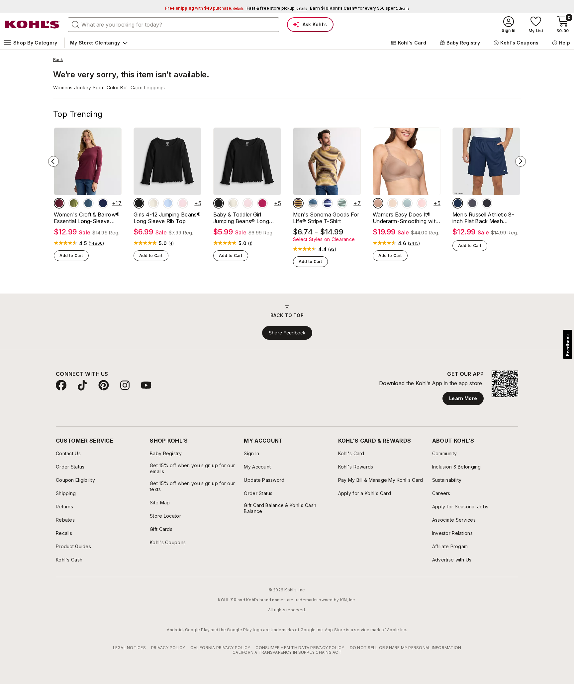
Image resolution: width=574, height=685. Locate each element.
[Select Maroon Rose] (59, 203)
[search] (76, 24)
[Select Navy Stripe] (327, 203)
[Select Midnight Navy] (457, 203)
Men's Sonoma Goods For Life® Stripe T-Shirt (326, 217)
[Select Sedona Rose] (262, 203)
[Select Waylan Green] (73, 203)
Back (58, 59)
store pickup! (276, 8)
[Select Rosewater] (422, 203)
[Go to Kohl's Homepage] (32, 25)
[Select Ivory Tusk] (153, 203)
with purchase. (204, 8)
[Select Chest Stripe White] (313, 203)
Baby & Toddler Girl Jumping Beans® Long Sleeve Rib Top (241, 217)
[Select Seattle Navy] (103, 203)
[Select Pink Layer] (182, 203)
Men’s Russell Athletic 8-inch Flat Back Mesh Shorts (483, 217)
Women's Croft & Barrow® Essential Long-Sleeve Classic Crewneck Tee (87, 217)
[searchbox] (173, 24)
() (96, 243)
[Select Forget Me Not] (407, 203)
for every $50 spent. (359, 8)
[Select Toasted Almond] (378, 203)
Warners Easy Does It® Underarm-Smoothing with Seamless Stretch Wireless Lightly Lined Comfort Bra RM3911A (406, 217)
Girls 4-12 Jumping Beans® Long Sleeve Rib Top (167, 217)
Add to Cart (71, 255)
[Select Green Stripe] (342, 203)
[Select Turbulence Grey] (472, 203)
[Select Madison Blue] (88, 203)
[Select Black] (487, 203)
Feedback (567, 345)
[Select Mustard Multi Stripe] (298, 203)
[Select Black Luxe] (139, 203)
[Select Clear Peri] (168, 203)
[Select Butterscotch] (392, 203)
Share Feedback (287, 332)
